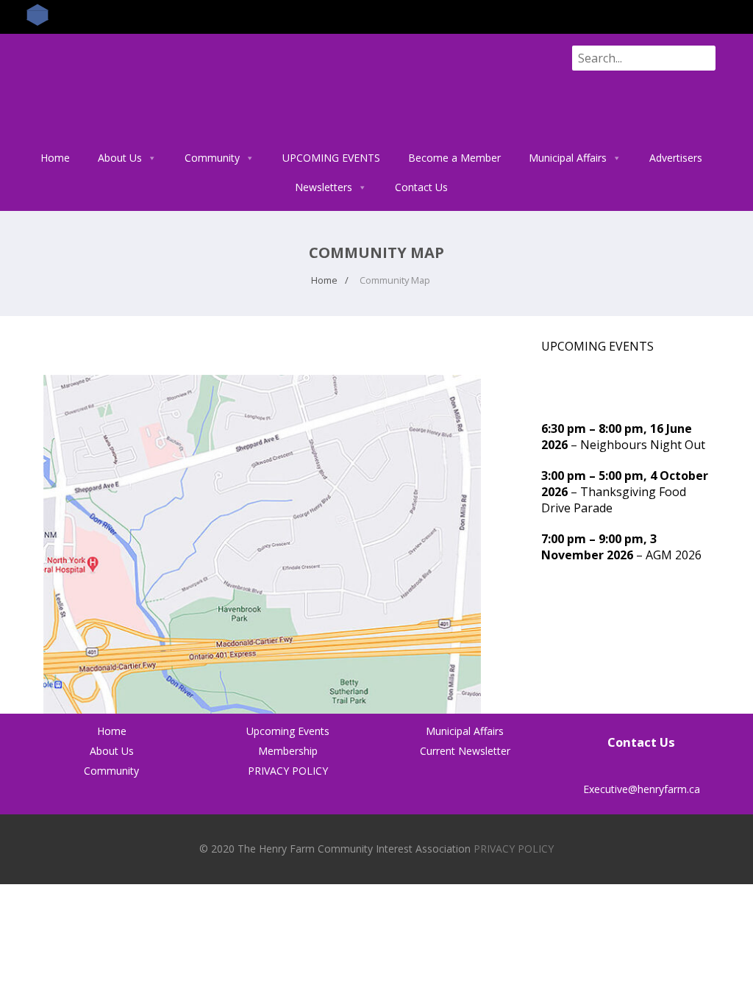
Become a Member (454, 158)
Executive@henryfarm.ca (641, 789)
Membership (288, 751)
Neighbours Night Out (642, 445)
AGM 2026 (674, 555)
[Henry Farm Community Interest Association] (166, 135)
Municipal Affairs (568, 158)
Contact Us (421, 187)
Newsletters (323, 187)
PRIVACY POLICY (288, 771)
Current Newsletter (465, 751)
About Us (120, 158)
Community (212, 158)
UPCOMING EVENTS (331, 158)
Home (55, 158)
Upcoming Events (287, 731)
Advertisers (675, 158)
